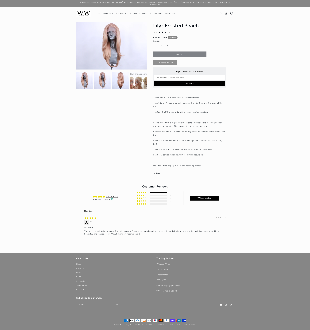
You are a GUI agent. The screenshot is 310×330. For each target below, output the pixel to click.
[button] (108, 13)
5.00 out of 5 (112, 196)
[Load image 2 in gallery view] (102, 80)
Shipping (80, 277)
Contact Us (80, 281)
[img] (90, 218)
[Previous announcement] (77, 3)
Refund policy (150, 325)
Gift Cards (80, 289)
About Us (80, 268)
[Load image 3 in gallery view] (120, 80)
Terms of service (175, 325)
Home (78, 264)
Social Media (81, 285)
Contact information (189, 325)
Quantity (156, 41)
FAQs (78, 272)
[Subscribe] (117, 304)
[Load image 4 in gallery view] (138, 80)
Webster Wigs (124, 325)
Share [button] (158, 173)
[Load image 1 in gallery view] (84, 80)
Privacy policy (162, 325)
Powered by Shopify (136, 325)
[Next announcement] (233, 3)
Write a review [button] (205, 198)
